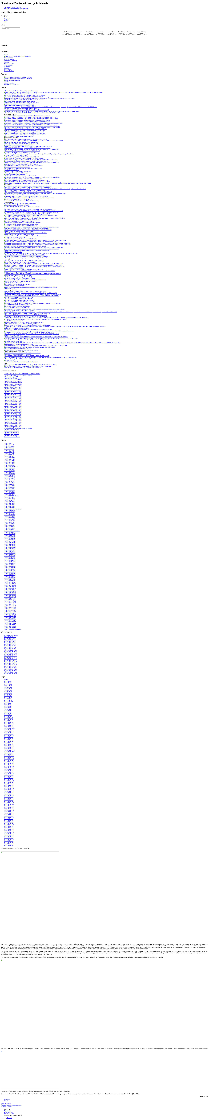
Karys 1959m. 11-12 (9, 751)
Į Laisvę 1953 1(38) (9, 444)
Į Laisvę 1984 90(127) (9, 569)
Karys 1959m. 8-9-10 (9, 750)
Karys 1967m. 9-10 (9, 810)
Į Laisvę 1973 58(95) (9, 523)
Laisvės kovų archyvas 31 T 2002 (12, 416)
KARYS (6, 679)
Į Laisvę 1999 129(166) (10, 626)
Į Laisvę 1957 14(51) (9, 463)
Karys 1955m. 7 (8, 713)
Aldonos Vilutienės (9, 63)
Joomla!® (9, 1118)
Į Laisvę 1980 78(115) (9, 551)
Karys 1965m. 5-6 (8, 792)
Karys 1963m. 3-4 (8, 776)
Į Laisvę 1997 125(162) (10, 620)
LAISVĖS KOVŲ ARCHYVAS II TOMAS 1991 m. (18, 375)
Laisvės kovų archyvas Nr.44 (11, 434)
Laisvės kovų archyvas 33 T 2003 (12, 419)
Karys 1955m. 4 (8, 709)
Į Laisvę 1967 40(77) (9, 498)
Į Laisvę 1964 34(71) (9, 491)
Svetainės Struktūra (9, 71)
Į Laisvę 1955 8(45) (9, 455)
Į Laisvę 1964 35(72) (9, 493)
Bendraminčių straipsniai (10, 60)
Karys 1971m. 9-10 (9, 839)
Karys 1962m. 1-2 (8, 767)
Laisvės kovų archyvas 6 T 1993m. (13, 379)
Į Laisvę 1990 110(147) (10, 598)
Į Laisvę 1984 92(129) (9, 572)
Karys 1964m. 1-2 (8, 782)
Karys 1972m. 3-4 (8, 842)
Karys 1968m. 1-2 (8, 811)
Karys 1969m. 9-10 (9, 824)
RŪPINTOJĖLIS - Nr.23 (10, 669)
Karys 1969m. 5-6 (8, 822)
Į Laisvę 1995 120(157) (10, 613)
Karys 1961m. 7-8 (8, 764)
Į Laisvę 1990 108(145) (10, 595)
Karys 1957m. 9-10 (9, 735)
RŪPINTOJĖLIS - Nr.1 (10, 637)
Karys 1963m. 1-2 (8, 775)
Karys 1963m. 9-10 (9, 781)
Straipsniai (6, 19)
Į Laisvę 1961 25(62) (9, 478)
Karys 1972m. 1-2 (8, 841)
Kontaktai (6, 68)
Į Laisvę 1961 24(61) (9, 477)
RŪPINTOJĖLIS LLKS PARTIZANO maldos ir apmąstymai (20, 203)
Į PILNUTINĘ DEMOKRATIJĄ (12, 629)
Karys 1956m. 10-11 (9, 728)
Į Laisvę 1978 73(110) (9, 544)
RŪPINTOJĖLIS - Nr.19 (10, 663)
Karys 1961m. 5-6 (8, 763)
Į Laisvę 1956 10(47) (9, 457)
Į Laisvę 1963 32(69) (9, 488)
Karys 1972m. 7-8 (8, 845)
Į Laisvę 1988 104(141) (10, 589)
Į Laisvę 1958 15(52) (9, 465)
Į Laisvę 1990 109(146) (10, 597)
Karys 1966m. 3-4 (8, 798)
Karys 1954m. (7, 703)
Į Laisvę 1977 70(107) (9, 539)
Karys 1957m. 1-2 (8, 729)
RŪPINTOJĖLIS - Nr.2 (10, 638)
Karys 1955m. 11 (8, 719)
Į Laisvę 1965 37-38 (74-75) (11, 496)
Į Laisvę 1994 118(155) (10, 610)
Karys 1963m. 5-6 (8, 778)
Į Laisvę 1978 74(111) (9, 545)
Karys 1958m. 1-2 (8, 737)
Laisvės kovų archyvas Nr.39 (11, 429)
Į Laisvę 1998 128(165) (10, 624)
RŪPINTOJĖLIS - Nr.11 (10, 651)
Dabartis (6, 54)
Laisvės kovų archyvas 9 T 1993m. (13, 384)
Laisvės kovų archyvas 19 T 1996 (12, 398)
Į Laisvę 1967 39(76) (9, 497)
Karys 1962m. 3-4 (8, 769)
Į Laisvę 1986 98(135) (9, 580)
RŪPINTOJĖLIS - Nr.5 (10, 642)
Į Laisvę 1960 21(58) (9, 472)
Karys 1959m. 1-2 (8, 745)
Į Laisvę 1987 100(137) (10, 583)
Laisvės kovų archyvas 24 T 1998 (12, 406)
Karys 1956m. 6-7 (8, 725)
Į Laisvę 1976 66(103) (9, 534)
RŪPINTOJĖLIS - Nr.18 (10, 662)
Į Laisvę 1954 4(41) (9, 449)
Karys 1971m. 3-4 (8, 835)
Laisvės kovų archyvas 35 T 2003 (12, 422)
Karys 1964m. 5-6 (8, 785)
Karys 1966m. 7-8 (8, 801)
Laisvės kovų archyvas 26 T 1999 (12, 409)
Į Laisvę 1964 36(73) (9, 494)
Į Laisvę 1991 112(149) (10, 601)
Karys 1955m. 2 (8, 706)
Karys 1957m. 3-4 (8, 731)
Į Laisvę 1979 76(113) (9, 548)
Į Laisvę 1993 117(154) (10, 608)
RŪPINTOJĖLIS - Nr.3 (10, 640)
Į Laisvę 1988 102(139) (10, 586)
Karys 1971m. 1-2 (8, 833)
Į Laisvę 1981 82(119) (9, 557)
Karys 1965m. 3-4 (8, 791)
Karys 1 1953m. (8, 697)
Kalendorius (7, 66)
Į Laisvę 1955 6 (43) (9, 452)
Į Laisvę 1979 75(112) (9, 547)
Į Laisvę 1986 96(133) (9, 578)
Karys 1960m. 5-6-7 (9, 756)
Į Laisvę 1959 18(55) (9, 468)
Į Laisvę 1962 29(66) (9, 484)
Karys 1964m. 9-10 (9, 788)
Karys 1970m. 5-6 (8, 829)
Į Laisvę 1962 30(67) (9, 485)
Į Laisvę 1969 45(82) (9, 506)
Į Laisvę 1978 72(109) (9, 542)
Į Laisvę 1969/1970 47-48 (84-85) (12, 509)
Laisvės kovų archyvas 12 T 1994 (12, 388)
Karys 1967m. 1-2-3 (9, 804)
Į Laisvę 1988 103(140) (10, 588)
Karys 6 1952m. (8, 691)
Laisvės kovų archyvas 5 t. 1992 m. (13, 378)
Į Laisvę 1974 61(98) (9, 528)
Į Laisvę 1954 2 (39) (9, 446)
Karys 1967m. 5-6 (8, 807)
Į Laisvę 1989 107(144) (10, 594)
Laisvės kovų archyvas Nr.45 (11, 435)
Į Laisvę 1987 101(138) (10, 585)
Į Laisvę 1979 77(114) (9, 550)
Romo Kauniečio (8, 57)
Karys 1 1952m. (8, 684)
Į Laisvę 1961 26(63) (9, 479)
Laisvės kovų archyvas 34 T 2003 (12, 420)
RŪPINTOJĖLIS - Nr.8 (10, 647)
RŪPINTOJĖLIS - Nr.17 (10, 660)
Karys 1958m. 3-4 (8, 738)
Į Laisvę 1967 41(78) (9, 500)
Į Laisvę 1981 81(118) (9, 556)
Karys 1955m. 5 (8, 710)
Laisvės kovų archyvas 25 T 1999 (12, 407)
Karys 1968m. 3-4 (8, 813)
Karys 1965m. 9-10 (9, 795)
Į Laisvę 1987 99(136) (9, 582)
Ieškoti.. (3, 28)
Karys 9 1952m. (8, 696)
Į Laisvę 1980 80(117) (9, 554)
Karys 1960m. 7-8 (8, 757)
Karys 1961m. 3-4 (8, 762)
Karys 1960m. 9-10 (9, 759)
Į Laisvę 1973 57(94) (9, 522)
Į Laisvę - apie (7, 443)
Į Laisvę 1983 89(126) (9, 567)
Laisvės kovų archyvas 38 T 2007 (12, 426)
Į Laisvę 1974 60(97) (9, 526)
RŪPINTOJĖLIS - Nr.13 (10, 654)
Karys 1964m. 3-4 (8, 783)
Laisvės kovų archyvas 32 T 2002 (12, 418)
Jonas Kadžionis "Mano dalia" (12, 84)
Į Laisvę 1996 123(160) (10, 617)
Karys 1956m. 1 (8, 720)
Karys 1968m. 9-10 (9, 817)
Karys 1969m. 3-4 (8, 820)
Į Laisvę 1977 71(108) (9, 541)
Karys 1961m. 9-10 (9, 766)
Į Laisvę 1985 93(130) (9, 573)
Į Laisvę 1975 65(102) (9, 532)
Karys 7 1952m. (8, 693)
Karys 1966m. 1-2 (8, 797)
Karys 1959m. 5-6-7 (9, 748)
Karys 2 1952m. (8, 685)
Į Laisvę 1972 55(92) (9, 519)
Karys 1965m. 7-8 (8, 794)
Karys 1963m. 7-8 (8, 779)
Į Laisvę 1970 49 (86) (9, 510)
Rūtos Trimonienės (9, 59)
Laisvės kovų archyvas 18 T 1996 (12, 397)
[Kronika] (11, 1105)
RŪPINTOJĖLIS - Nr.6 (10, 644)
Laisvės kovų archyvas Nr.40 (11, 431)
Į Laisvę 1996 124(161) (10, 619)
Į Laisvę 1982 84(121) (9, 560)
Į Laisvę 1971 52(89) (9, 515)
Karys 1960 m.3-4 (8, 754)
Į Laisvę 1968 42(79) (9, 501)
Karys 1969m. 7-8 (8, 823)
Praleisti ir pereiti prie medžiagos (12, 7)
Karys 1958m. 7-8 (8, 741)
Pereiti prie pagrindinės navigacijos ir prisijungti (16, 8)
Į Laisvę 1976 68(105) (9, 537)
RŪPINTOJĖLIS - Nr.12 (10, 653)
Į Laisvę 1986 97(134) (9, 579)
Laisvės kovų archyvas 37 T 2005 (12, 425)
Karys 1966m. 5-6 (8, 800)
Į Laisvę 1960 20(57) (9, 471)
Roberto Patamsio (8, 65)
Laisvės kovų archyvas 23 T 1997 (12, 404)
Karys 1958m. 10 (8, 744)
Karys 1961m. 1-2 (8, 760)
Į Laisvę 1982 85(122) (9, 561)
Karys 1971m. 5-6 (8, 836)
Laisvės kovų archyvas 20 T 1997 (12, 400)
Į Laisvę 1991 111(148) (10, 600)
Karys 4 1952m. (8, 688)
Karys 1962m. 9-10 (9, 773)
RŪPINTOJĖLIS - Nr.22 (10, 667)
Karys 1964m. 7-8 (8, 786)
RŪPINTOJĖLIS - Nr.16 (10, 659)
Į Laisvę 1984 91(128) (9, 570)
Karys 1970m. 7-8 (8, 830)
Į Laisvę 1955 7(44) (9, 453)
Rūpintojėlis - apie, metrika (11, 635)
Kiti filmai (6, 81)
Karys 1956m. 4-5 (8, 723)
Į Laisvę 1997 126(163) (10, 621)
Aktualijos (6, 62)
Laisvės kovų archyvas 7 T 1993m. (13, 381)
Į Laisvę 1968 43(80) (9, 503)
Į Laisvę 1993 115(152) (10, 605)
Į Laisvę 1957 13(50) (9, 462)
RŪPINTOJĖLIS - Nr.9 (10, 648)
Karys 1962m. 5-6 (8, 770)
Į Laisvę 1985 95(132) (9, 576)
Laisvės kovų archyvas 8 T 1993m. (13, 382)
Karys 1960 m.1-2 (8, 753)
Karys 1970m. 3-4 (8, 827)
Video (5, 21)
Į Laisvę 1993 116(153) (10, 607)
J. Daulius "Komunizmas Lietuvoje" (13, 320)
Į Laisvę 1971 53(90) (9, 516)
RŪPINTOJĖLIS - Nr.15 (10, 657)
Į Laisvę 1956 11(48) (9, 459)
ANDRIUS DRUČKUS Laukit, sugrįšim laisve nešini (18, 428)
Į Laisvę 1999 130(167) (10, 627)
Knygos (6, 20)
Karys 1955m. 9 (8, 716)
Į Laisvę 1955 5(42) (9, 450)
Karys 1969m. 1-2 (8, 819)
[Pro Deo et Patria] (6, 1103)
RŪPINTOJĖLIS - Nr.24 (10, 670)
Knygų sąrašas (7, 69)
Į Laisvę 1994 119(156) (10, 611)
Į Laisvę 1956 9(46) (9, 456)
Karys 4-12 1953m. (9, 701)
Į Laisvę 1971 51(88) (9, 513)
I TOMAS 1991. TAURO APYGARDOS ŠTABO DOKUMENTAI (22, 374)
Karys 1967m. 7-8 (8, 808)
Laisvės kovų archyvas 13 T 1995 (12, 390)
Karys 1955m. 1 (8, 704)
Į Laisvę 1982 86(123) (9, 563)
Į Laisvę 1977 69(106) (9, 538)
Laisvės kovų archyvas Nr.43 (11, 432)
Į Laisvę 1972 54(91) (9, 518)
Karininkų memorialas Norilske (12, 437)
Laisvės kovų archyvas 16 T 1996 (12, 394)
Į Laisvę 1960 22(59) (9, 474)
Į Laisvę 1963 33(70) (9, 490)
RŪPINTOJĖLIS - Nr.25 (10, 672)
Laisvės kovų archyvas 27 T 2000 (12, 410)
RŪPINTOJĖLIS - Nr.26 (10, 673)
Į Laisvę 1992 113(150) (10, 602)
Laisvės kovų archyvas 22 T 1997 (12, 403)
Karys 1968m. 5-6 (8, 814)
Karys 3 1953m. (8, 700)
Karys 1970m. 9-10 (9, 832)
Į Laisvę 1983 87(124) (9, 564)
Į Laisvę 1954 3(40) (9, 447)
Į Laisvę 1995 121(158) (10, 614)
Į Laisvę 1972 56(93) (9, 520)
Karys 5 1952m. (8, 690)
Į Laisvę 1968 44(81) (9, 504)
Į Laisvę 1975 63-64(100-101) (12, 531)
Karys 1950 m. (8, 681)
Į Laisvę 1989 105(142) (10, 591)
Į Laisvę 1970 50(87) (9, 512)
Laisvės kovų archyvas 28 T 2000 (12, 412)
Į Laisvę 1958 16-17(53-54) (11, 466)
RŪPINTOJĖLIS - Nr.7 (10, 645)
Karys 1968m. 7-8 (8, 816)
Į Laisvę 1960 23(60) (9, 475)
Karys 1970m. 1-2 (8, 826)
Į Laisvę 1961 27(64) (9, 481)
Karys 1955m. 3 (8, 707)
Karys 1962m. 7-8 (8, 772)
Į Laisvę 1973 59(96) (9, 525)
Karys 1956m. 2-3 (8, 722)
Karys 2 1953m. (8, 699)
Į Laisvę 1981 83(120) (9, 559)
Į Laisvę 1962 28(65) (9, 482)
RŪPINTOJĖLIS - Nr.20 (10, 664)
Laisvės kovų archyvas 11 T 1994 (12, 387)
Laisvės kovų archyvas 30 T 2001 (12, 415)
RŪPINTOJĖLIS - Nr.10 (10, 650)
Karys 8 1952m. (8, 694)
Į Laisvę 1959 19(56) (9, 469)
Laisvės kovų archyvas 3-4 (11, 377)
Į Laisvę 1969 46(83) (9, 507)
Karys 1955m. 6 (8, 712)
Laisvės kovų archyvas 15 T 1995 (12, 393)
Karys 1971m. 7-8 (8, 838)
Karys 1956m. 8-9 (8, 726)
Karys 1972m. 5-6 (8, 844)
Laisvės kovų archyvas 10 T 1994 (12, 385)
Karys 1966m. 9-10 (9, 803)
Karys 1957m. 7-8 (8, 734)
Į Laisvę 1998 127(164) (10, 623)
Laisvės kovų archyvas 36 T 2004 (12, 423)
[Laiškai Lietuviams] (6, 1106)
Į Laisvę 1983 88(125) (9, 566)
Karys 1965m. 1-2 (8, 789)
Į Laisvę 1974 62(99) (9, 529)
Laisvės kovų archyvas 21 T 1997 (12, 401)
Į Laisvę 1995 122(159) (10, 616)
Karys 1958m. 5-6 (8, 740)
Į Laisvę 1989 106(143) (10, 592)
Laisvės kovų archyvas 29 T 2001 (12, 413)
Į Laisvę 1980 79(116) (9, 553)
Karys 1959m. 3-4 (8, 747)
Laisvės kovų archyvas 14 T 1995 (12, 391)
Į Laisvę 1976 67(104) (9, 535)
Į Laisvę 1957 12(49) (9, 460)
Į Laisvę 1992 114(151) (10, 604)
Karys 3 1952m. (8, 687)
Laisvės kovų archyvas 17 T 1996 (12, 396)
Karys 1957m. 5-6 (8, 732)
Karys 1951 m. (8, 682)
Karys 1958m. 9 (8, 742)
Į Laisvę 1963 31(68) (9, 487)
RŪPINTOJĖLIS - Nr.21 (10, 666)
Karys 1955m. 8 (8, 715)
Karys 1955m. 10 (8, 718)
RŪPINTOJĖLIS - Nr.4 (10, 641)
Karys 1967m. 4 (8, 805)
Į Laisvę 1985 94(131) (9, 575)
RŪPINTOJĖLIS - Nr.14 (10, 656)
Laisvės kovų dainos (9, 83)
